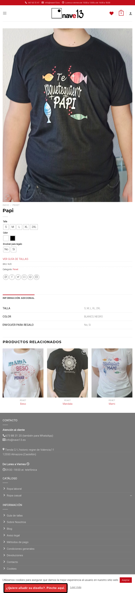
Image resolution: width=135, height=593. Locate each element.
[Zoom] (7, 197)
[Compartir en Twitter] (18, 277)
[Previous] (2, 380)
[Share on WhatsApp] (6, 277)
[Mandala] (67, 373)
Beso (23, 403)
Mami (112, 403)
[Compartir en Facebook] (12, 277)
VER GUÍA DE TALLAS (15, 259)
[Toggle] (131, 495)
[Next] (132, 380)
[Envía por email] (24, 277)
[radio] (6, 227)
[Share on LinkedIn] (36, 277)
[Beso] (23, 373)
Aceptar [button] (126, 580)
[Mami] (111, 373)
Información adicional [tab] (18, 298)
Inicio (6, 205)
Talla (5, 221)
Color (5, 233)
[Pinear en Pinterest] (30, 277)
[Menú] (5, 13)
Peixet (16, 205)
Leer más (75, 587)
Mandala (67, 403)
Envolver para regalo (12, 244)
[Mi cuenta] (130, 13)
